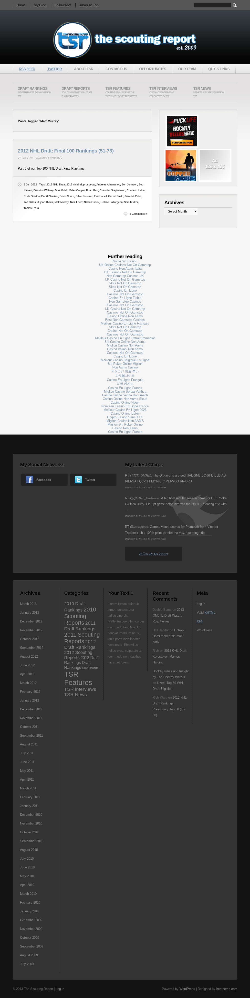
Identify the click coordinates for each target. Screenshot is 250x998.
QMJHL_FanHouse (146, 498)
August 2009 (29, 955)
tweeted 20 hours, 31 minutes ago (145, 487)
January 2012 (29, 700)
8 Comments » (138, 213)
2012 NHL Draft (55, 184)
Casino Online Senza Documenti (125, 395)
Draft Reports (77, 92)
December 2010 (31, 814)
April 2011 (27, 779)
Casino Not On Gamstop (125, 331)
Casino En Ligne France (125, 388)
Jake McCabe (133, 196)
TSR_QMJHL (142, 475)
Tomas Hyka (31, 207)
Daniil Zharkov (49, 196)
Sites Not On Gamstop (125, 287)
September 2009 (31, 946)
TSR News (208, 92)
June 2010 (27, 867)
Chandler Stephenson (112, 190)
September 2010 (31, 841)
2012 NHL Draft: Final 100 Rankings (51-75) (66, 151)
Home (20, 5)
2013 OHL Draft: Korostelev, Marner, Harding (170, 656)
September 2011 (31, 735)
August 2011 (29, 744)
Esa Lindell (100, 196)
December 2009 (31, 920)
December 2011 (31, 709)
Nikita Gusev (91, 202)
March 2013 (28, 604)
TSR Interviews (163, 92)
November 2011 (31, 718)
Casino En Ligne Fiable (125, 298)
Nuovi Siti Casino (125, 261)
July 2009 (27, 964)
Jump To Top (88, 5)
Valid (206, 612)
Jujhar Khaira (45, 202)
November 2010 (31, 823)
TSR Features (121, 92)
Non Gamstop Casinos (125, 301)
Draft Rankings (34, 92)
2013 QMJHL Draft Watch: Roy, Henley (168, 615)
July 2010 (27, 858)
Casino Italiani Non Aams (125, 349)
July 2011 (26, 753)
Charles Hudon (136, 190)
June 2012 (27, 665)
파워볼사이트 (125, 375)
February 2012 (30, 691)
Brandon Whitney (43, 190)
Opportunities (152, 69)
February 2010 (30, 902)
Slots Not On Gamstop (125, 283)
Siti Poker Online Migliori (125, 364)
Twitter (90, 480)
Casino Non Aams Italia (125, 268)
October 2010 (29, 832)
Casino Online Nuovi (125, 402)
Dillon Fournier (84, 196)
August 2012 (29, 656)
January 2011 (29, 806)
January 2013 (29, 612)
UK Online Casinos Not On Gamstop (125, 265)
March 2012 (28, 683)
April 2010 (27, 885)
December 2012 (31, 621)
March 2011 (28, 788)
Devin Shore (67, 196)
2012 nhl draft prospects (80, 184)
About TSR (83, 69)
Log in (201, 604)
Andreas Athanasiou (108, 184)
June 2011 (27, 762)
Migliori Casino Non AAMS (125, 421)
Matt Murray (61, 202)
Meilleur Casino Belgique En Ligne (125, 360)
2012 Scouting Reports (78, 655)
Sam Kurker (131, 202)
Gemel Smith (115, 196)
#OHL (183, 532)
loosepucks (140, 526)
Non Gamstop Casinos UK (125, 276)
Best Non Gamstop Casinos (125, 320)
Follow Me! (62, 5)
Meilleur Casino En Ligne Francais (125, 323)
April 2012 (27, 674)
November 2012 (31, 630)
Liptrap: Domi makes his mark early (169, 636)
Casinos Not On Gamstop (125, 294)
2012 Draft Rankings (49, 158)
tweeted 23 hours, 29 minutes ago (145, 538)
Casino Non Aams (125, 428)
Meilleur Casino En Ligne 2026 (125, 410)
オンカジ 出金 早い (125, 371)
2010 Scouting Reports (80, 616)
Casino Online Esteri (125, 413)
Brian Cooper (77, 190)
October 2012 (29, 639)
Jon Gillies (30, 202)
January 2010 (29, 911)
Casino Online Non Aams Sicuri (125, 399)
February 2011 (30, 797)
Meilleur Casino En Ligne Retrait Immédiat (125, 338)
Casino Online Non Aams (125, 316)
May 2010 (27, 876)
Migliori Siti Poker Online (125, 424)
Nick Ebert (76, 202)
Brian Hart (92, 190)
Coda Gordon (32, 196)
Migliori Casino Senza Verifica (125, 391)
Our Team (187, 69)
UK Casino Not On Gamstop (125, 279)
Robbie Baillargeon (112, 202)
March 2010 (28, 894)
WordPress (204, 630)
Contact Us (116, 69)
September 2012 (31, 648)
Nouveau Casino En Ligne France (125, 406)
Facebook (43, 480)
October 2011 (29, 727)
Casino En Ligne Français (125, 380)
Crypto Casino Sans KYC (125, 417)
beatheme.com (226, 989)
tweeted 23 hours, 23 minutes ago (145, 515)
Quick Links (218, 69)
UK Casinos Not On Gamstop (125, 272)
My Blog (40, 5)
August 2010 (29, 850)
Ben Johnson (129, 184)
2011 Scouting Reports (82, 637)
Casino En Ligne (125, 290)
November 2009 (31, 929)
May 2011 (27, 771)
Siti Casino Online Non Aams (125, 342)
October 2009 (29, 937)
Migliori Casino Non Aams (125, 345)
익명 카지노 (125, 384)
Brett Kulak (61, 190)
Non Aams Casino (125, 367)
